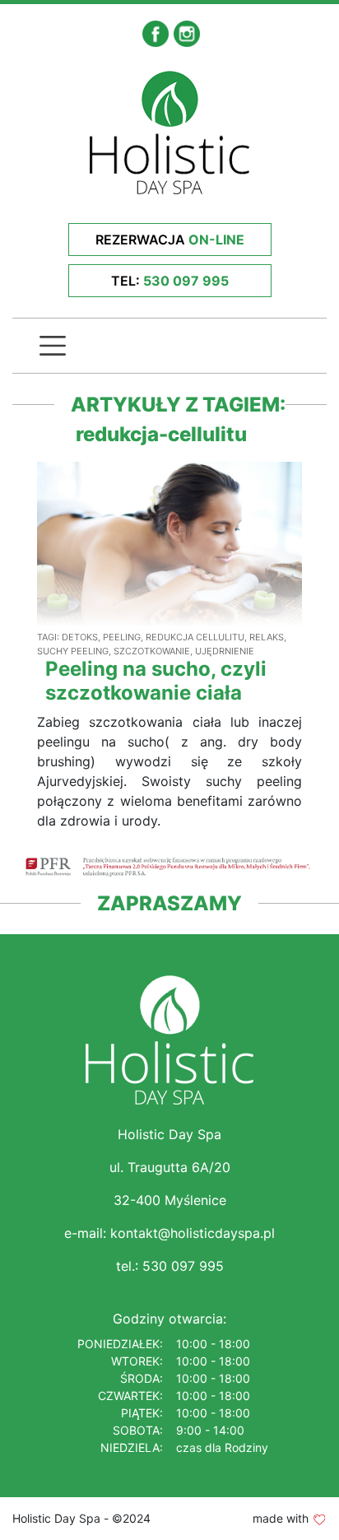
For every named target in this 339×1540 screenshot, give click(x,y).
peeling (122, 637)
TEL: (170, 280)
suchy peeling (73, 651)
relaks (266, 637)
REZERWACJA (169, 239)
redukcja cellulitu (195, 637)
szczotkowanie (152, 651)
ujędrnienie (224, 651)
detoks (80, 637)
